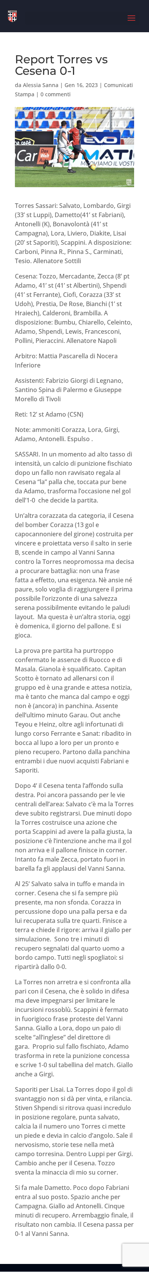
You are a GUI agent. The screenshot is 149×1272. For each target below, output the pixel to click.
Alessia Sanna (40, 85)
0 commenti (55, 94)
